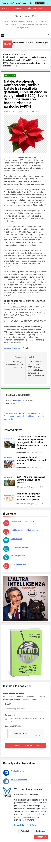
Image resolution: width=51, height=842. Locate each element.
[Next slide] (48, 8)
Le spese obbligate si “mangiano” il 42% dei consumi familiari (25, 8)
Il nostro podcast (18, 556)
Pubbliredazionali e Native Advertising (27, 530)
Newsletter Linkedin (19, 780)
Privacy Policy (19, 825)
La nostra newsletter (19, 547)
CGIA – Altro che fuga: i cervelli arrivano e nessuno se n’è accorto (31, 480)
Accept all (41, 837)
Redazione (10, 111)
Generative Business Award (22, 521)
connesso (20, 400)
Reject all (25, 831)
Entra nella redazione (19, 564)
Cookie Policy (31, 825)
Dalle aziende (16, 539)
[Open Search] (49, 35)
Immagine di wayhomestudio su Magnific (9, 460)
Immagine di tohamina (12, 348)
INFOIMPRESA (10, 75)
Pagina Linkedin (17, 771)
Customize (40, 831)
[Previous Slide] (44, 8)
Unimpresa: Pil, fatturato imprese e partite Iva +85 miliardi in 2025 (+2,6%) (28, 497)
